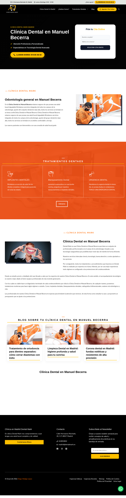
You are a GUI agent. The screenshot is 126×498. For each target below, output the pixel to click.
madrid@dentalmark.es (67, 444)
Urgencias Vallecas (76, 479)
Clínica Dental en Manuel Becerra (20, 104)
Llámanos (61, 204)
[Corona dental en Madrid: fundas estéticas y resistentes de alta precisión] (101, 334)
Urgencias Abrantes (90, 479)
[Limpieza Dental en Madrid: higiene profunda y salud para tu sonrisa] (63, 334)
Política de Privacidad (104, 481)
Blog (93, 9)
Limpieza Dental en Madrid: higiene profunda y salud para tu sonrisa (63, 351)
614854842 (63, 441)
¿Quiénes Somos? (63, 9)
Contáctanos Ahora (24, 442)
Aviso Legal (117, 481)
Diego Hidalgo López (25, 479)
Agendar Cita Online (108, 9)
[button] (119, 9)
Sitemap (101, 479)
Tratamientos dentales (79, 9)
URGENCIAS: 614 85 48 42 (106, 2)
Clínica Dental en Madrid (47, 9)
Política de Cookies (112, 479)
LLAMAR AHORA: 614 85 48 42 (29, 55)
